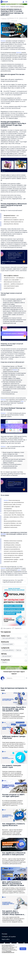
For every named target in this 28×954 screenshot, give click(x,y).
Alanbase (3, 41)
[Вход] (23, 2)
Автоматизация (6, 656)
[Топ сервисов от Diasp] (26, 637)
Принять (23, 948)
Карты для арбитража (8, 638)
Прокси (4, 662)
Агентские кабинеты (8, 650)
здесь (22, 401)
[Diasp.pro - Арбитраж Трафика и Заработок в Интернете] (4, 1)
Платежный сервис (7, 644)
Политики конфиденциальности (8, 951)
